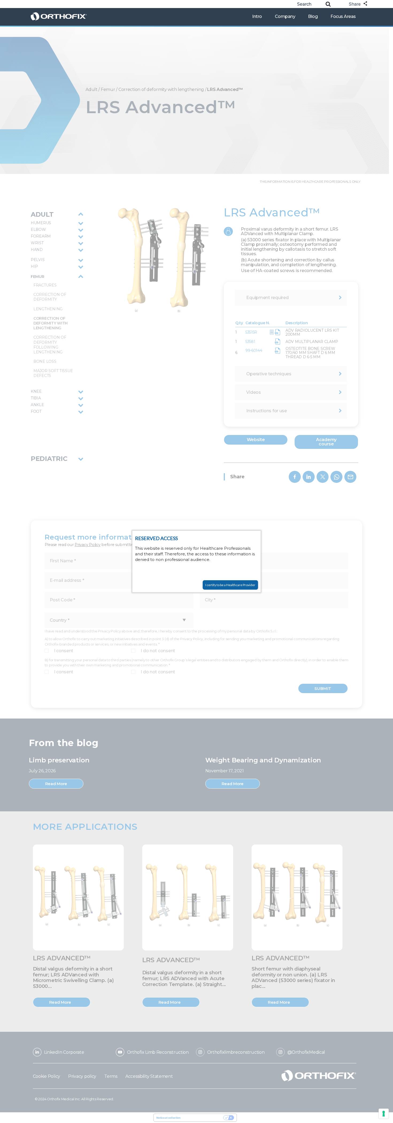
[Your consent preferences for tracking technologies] (384, 1114)
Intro (257, 16)
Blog (313, 16)
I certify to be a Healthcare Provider (230, 585)
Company (285, 16)
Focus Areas (343, 16)
